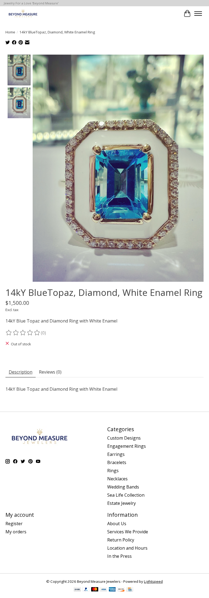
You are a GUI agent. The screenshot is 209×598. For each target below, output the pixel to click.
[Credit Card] (129, 590)
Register (14, 524)
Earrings (116, 454)
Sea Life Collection (126, 495)
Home (10, 32)
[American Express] (112, 590)
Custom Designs (124, 438)
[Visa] (103, 590)
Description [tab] (20, 372)
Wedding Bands (123, 487)
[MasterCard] (94, 590)
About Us (116, 524)
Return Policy (120, 540)
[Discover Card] (121, 590)
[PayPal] (86, 590)
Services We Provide (127, 532)
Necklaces (117, 479)
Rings (113, 471)
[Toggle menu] (198, 13)
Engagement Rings (126, 446)
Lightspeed (153, 581)
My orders (15, 532)
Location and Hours (127, 548)
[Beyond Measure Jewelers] (22, 13)
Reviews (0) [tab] (50, 372)
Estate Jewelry (121, 503)
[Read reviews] (23, 333)
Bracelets (116, 462)
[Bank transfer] (77, 590)
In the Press (119, 556)
